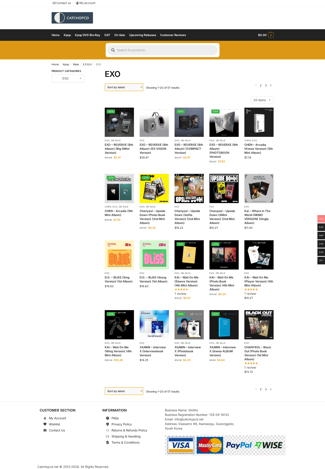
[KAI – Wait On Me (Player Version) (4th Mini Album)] (259, 255)
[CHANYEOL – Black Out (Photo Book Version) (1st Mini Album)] (259, 324)
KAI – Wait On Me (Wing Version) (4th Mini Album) (118, 351)
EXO (107, 140)
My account (87, 3)
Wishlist (54, 424)
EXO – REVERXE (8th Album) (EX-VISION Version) (154, 148)
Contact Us (57, 430)
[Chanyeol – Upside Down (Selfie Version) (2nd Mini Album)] (189, 188)
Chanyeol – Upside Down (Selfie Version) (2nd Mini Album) (187, 217)
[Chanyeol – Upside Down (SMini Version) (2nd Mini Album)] (224, 188)
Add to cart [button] (119, 166)
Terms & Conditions (125, 442)
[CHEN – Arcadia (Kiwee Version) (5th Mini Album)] (259, 122)
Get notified (154, 368)
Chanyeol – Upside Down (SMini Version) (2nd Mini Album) (222, 217)
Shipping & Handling (126, 436)
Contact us (63, 3)
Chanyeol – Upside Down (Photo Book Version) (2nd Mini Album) (152, 217)
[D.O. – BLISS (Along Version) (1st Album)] (154, 255)
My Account (57, 418)
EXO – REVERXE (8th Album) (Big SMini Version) (119, 148)
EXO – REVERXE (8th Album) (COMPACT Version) (189, 148)
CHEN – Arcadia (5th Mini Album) (119, 213)
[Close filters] (90, 71)
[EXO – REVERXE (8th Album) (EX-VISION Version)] (154, 122)
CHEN (247, 140)
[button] (265, 35)
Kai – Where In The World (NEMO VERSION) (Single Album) (257, 217)
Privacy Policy (122, 424)
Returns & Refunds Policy (129, 430)
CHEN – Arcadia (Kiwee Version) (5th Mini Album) (258, 148)
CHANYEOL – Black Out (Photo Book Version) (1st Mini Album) (257, 353)
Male (76, 64)
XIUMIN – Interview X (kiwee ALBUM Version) (222, 351)
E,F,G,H (87, 64)
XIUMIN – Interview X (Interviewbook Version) (153, 351)
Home (55, 64)
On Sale (116, 140)
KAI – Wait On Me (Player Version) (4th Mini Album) (258, 281)
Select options (258, 236)
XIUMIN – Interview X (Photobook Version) (188, 351)
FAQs (115, 418)
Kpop (66, 64)
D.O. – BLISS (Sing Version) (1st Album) (119, 279)
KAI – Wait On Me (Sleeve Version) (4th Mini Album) (186, 281)
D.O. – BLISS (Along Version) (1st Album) (154, 279)
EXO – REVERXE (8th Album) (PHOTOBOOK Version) (223, 150)
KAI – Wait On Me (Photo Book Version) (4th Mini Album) (221, 283)
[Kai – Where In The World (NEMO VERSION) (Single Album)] (259, 188)
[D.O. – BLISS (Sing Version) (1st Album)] (119, 255)
